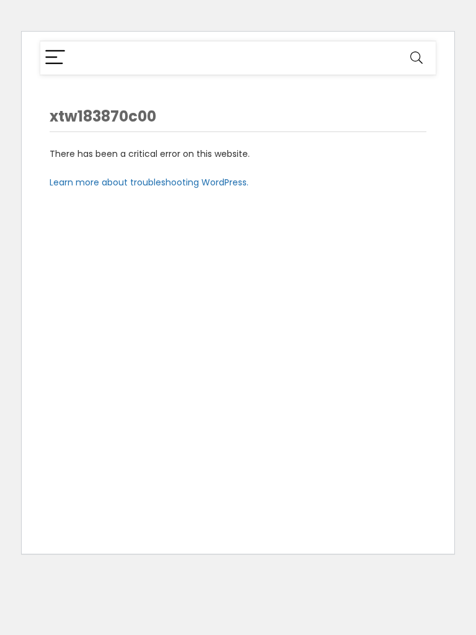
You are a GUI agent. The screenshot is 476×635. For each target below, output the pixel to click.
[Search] (416, 58)
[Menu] (55, 58)
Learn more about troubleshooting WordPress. (149, 182)
